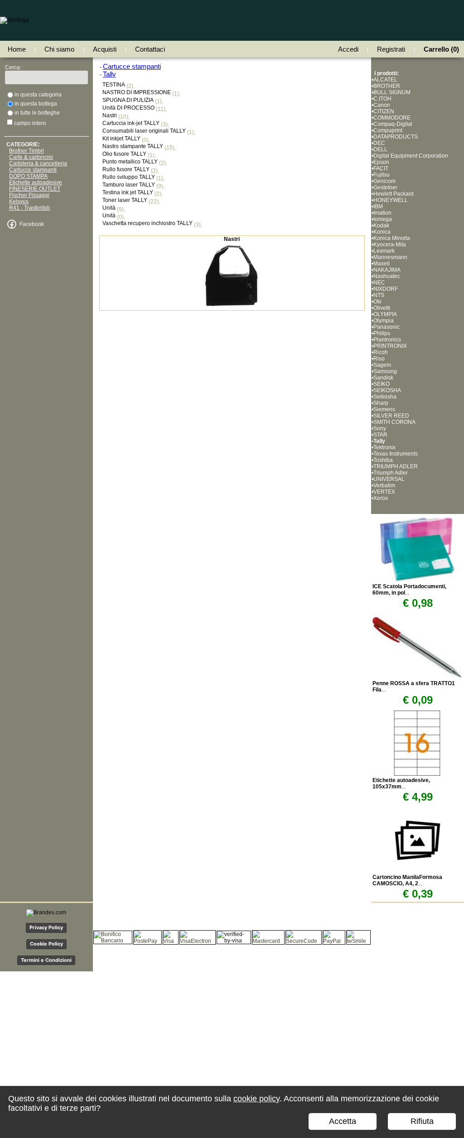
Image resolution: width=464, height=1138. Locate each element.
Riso (379, 358)
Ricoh (380, 352)
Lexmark (384, 251)
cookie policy (256, 1098)
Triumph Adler (390, 473)
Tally (379, 441)
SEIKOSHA (387, 390)
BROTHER (386, 86)
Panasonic (386, 327)
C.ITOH (382, 99)
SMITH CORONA (394, 422)
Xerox (380, 498)
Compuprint (387, 130)
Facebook (31, 224)
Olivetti (381, 308)
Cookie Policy (46, 944)
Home (17, 49)
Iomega (382, 219)
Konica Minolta (391, 238)
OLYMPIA (385, 314)
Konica (382, 232)
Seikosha (384, 397)
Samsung (385, 371)
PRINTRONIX (390, 346)
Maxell (381, 263)
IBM (378, 206)
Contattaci (150, 49)
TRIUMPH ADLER (395, 466)
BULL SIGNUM (392, 92)
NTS (378, 295)
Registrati (391, 49)
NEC (379, 282)
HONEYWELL (390, 200)
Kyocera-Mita (389, 244)
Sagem (382, 365)
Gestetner (385, 187)
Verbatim (384, 485)
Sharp (380, 403)
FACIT (380, 168)
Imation (382, 213)
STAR (380, 435)
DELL (380, 149)
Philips (381, 333)
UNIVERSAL (389, 479)
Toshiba (383, 460)
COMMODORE (392, 118)
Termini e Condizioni (46, 960)
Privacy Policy (46, 927)
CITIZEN (383, 111)
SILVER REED (391, 416)
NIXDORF (385, 289)
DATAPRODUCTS (395, 137)
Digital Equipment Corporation (410, 156)
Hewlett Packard (393, 194)
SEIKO (381, 384)
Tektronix (384, 447)
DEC (379, 143)
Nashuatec (386, 276)
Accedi (348, 49)
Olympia (383, 320)
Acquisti (104, 49)
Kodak (381, 225)
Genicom (384, 181)
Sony (379, 428)
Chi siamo (59, 49)
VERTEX (384, 492)
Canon (381, 105)
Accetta (342, 1121)
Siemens (384, 409)
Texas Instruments (395, 454)
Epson (381, 162)
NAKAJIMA (387, 270)
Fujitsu (381, 175)
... (401, 783)
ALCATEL (385, 80)
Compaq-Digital (392, 124)
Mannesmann (390, 257)
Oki (377, 301)
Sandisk (383, 378)
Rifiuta (422, 1121)
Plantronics (387, 339)
